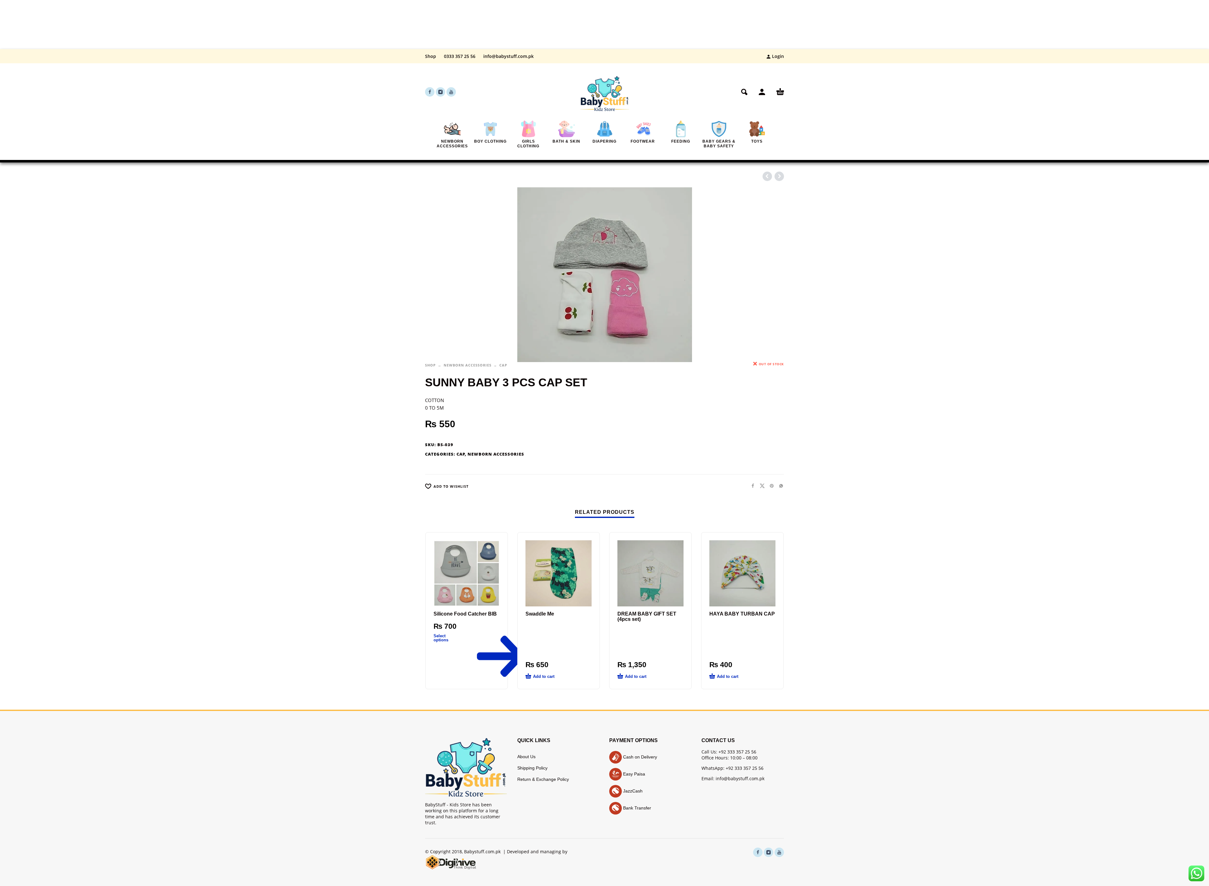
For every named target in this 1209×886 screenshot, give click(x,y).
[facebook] (429, 92)
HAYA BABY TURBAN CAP (742, 613)
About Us (526, 756)
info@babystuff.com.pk (508, 56)
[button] (744, 92)
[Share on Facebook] (751, 485)
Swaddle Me (539, 613)
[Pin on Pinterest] (770, 485)
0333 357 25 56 (459, 56)
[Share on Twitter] (760, 485)
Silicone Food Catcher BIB (465, 613)
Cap (503, 365)
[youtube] (451, 92)
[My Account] (762, 92)
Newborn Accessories (467, 365)
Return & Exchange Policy (543, 779)
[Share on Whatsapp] (779, 485)
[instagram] (440, 92)
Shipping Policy (532, 767)
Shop (430, 56)
